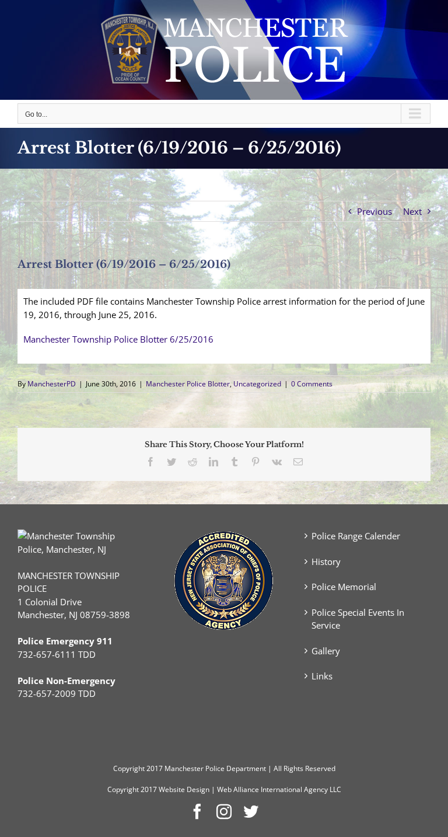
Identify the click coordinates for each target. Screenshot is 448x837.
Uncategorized (257, 384)
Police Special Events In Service (358, 619)
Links (322, 676)
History (326, 561)
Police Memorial (344, 586)
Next (412, 211)
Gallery (326, 651)
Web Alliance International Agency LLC (279, 789)
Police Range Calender (356, 536)
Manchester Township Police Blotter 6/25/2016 (118, 339)
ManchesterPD (51, 384)
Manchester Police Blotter (188, 384)
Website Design (184, 789)
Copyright (129, 768)
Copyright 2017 (132, 789)
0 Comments (311, 384)
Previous (374, 211)
